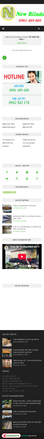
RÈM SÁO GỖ (27, 127)
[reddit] (27, 172)
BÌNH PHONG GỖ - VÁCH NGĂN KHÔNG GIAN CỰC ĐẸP (27, 361)
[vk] (6, 178)
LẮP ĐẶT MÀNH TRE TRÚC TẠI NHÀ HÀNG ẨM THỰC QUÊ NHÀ (25, 351)
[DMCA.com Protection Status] (9, 193)
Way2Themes (23, 436)
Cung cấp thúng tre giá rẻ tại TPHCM (26, 339)
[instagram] (16, 178)
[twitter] (16, 172)
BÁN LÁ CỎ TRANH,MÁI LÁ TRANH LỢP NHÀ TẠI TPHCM (27, 228)
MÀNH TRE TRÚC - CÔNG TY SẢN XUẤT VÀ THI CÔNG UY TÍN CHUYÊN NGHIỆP (27, 402)
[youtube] (27, 178)
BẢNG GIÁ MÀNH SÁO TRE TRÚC (24, 206)
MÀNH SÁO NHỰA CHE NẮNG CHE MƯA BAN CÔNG (27, 217)
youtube (5, 146)
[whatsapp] (37, 178)
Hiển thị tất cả (22, 43)
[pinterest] (37, 172)
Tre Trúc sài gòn (29, 143)
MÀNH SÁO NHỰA (8, 127)
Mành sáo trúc (7, 143)
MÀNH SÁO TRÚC (8, 124)
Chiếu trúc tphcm (29, 140)
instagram (27, 146)
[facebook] (6, 172)
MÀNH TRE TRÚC (28, 124)
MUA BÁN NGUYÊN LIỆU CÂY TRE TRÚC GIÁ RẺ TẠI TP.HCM (27, 423)
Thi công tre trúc (8, 140)
